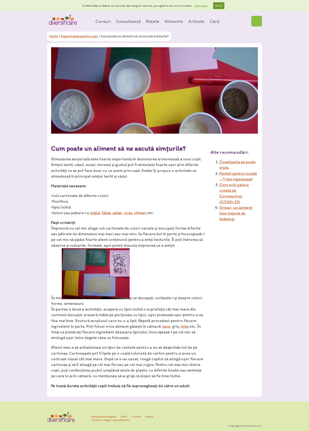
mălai (95, 212)
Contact (136, 416)
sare (166, 326)
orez (128, 212)
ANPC (124, 416)
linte (185, 326)
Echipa (149, 416)
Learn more (201, 5)
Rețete (152, 21)
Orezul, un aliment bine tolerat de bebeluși (235, 213)
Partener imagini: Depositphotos (110, 420)
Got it (218, 5)
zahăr (117, 212)
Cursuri (103, 21)
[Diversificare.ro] (63, 19)
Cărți (215, 21)
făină (106, 212)
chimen (140, 212)
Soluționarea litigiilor (103, 416)
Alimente (174, 21)
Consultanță (128, 21)
